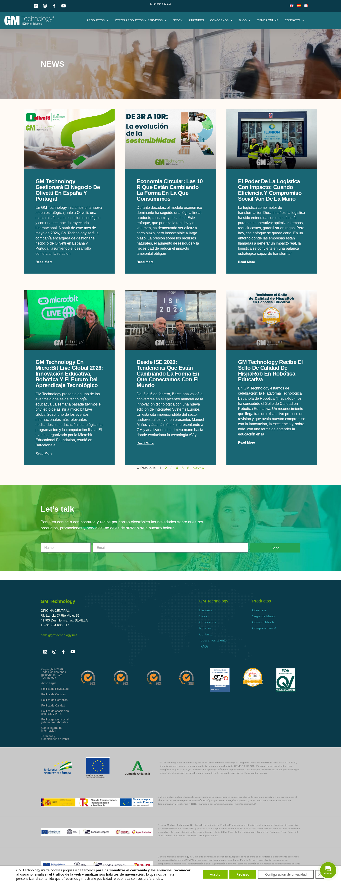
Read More (43, 262)
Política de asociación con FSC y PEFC (55, 713)
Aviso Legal (48, 683)
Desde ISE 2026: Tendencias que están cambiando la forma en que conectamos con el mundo (168, 373)
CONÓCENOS (219, 20)
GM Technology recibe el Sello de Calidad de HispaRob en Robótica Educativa (270, 371)
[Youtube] (63, 5)
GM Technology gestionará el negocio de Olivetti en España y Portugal (67, 190)
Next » (198, 468)
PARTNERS (196, 20)
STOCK (178, 20)
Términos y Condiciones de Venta (55, 738)
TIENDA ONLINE (267, 20)
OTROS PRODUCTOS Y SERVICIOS (139, 20)
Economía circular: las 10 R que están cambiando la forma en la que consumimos (170, 190)
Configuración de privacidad (286, 874)
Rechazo (242, 874)
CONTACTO (292, 20)
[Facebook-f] (54, 5)
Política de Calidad (53, 705)
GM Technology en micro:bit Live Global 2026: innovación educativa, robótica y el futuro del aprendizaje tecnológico (69, 373)
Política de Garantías (54, 700)
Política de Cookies (53, 694)
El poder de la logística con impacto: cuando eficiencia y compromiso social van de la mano (270, 190)
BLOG (243, 20)
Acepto (215, 874)
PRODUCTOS (96, 20)
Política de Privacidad (55, 688)
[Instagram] (45, 5)
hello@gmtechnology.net (59, 635)
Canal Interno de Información (51, 729)
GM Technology (28, 870)
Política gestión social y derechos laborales (55, 721)
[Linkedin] (36, 5)
